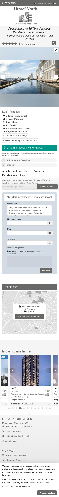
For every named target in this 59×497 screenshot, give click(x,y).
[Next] (4, 370)
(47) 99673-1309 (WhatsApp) (45, 3)
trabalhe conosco (13, 441)
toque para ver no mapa (31, 316)
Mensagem (12, 204)
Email (9, 229)
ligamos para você (13, 431)
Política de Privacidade (39, 482)
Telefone (11, 239)
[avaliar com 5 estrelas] (15, 43)
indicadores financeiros (15, 460)
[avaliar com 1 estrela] (3, 43)
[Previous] (12, 370)
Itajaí (4, 111)
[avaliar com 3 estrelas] (9, 43)
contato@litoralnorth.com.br (17, 436)
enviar (47, 270)
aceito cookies (48, 493)
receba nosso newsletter (16, 455)
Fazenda (15, 111)
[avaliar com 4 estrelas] (12, 43)
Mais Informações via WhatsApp (24, 147)
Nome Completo (14, 219)
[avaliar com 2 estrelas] (6, 43)
